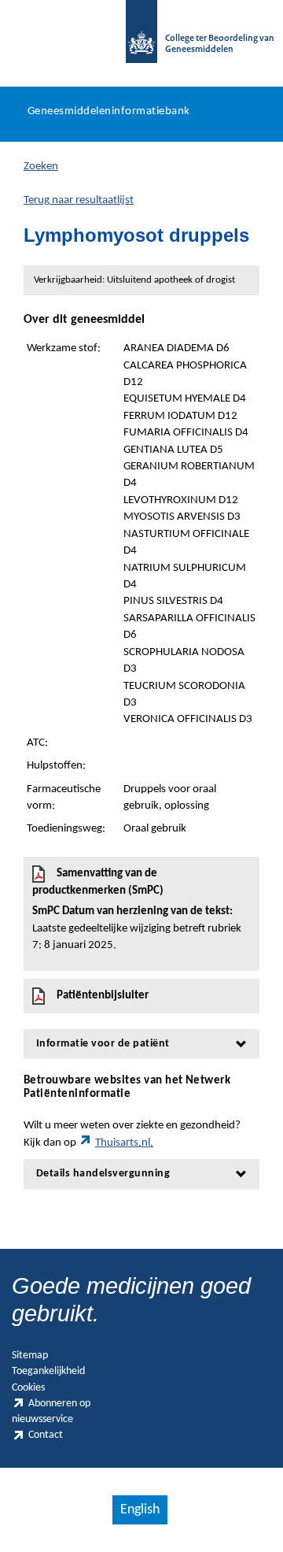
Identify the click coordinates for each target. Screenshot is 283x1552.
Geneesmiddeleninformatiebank (109, 111)
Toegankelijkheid (48, 1371)
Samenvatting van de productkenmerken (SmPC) (136, 909)
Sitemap (30, 1355)
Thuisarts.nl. (124, 1143)
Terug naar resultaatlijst (79, 200)
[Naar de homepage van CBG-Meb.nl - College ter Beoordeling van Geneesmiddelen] (141, 39)
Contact (45, 1435)
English (140, 1509)
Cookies (28, 1388)
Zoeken (41, 166)
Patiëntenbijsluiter (103, 996)
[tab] (141, 1044)
